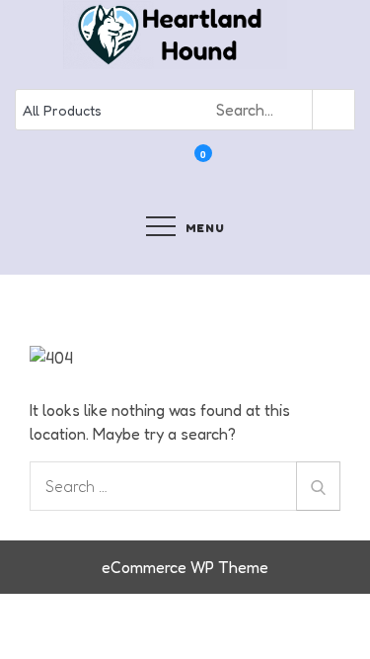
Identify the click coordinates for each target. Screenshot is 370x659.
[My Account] (177, 167)
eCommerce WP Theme (185, 567)
